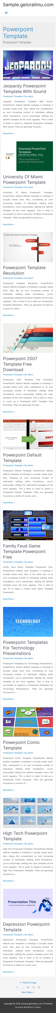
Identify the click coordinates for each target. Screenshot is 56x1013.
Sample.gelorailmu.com (28, 4)
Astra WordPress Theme (29, 1007)
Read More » (9, 133)
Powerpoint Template (13, 96)
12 (39, 987)
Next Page (28, 992)
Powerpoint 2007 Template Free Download (20, 364)
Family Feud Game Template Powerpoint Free (24, 551)
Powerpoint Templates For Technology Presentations (25, 648)
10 (28, 987)
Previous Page (28, 982)
